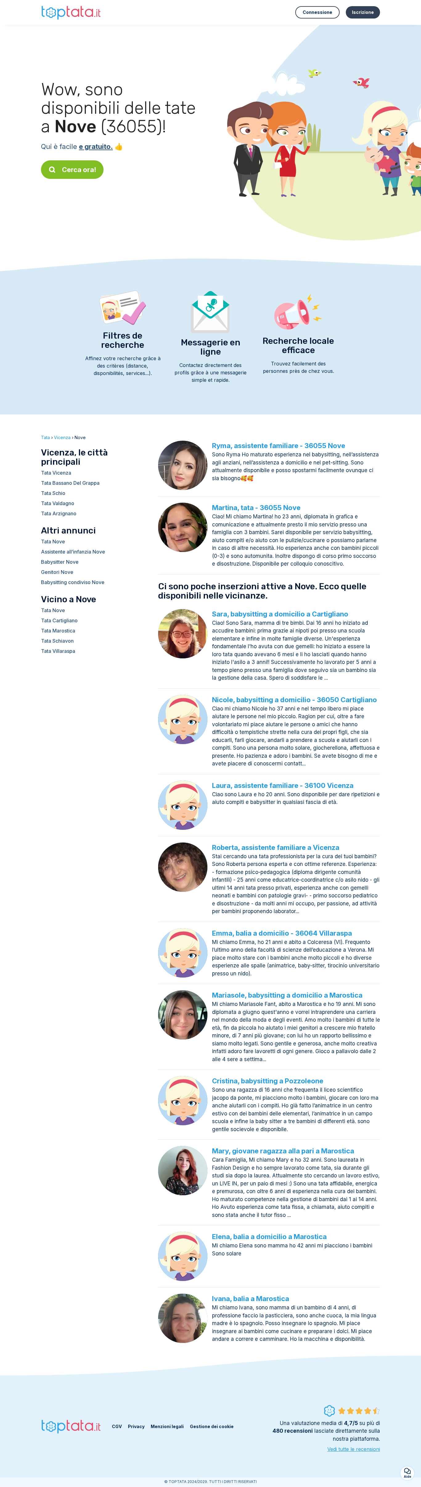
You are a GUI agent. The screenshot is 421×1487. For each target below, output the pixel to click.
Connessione (317, 12)
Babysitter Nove (60, 562)
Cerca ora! (79, 170)
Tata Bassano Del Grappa (70, 483)
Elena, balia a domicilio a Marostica (269, 1237)
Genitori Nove (57, 572)
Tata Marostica (58, 631)
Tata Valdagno (57, 503)
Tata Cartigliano (59, 620)
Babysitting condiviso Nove (72, 582)
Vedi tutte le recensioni (353, 1449)
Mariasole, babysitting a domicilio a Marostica (287, 995)
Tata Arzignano (58, 513)
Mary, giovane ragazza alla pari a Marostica (283, 1151)
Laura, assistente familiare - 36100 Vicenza (283, 785)
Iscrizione (363, 12)
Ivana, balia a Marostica (250, 1299)
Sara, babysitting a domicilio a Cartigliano (280, 614)
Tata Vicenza (56, 473)
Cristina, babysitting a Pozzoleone (267, 1081)
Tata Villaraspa (58, 651)
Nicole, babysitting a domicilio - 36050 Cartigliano (294, 700)
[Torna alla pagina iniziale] (72, 12)
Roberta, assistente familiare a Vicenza (275, 847)
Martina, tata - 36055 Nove (256, 508)
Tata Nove (53, 541)
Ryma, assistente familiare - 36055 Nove (278, 446)
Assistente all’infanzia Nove (73, 552)
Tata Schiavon (57, 641)
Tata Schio (53, 493)
